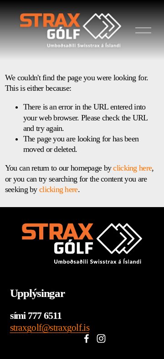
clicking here (132, 167)
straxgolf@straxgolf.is (49, 328)
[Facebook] (86, 338)
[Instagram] (101, 338)
